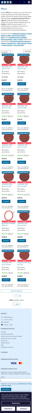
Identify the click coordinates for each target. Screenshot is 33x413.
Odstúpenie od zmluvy (7, 347)
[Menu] (29, 2)
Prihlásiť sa (6, 389)
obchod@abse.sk (8, 317)
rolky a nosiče (18, 39)
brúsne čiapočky (6, 39)
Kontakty (3, 332)
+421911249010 (8, 320)
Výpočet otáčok (5, 343)
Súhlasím (23, 409)
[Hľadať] (20, 2)
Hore (17, 304)
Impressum (4, 340)
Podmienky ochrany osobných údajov (11, 336)
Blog (2, 345)
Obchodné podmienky (7, 334)
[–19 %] (9, 215)
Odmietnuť (8, 409)
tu (28, 399)
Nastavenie (16, 403)
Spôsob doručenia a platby (8, 338)
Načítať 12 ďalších (16, 291)
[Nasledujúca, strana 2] (16, 296)
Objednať (6, 84)
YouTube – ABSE (8, 325)
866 (20, 296)
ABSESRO (6, 322)
